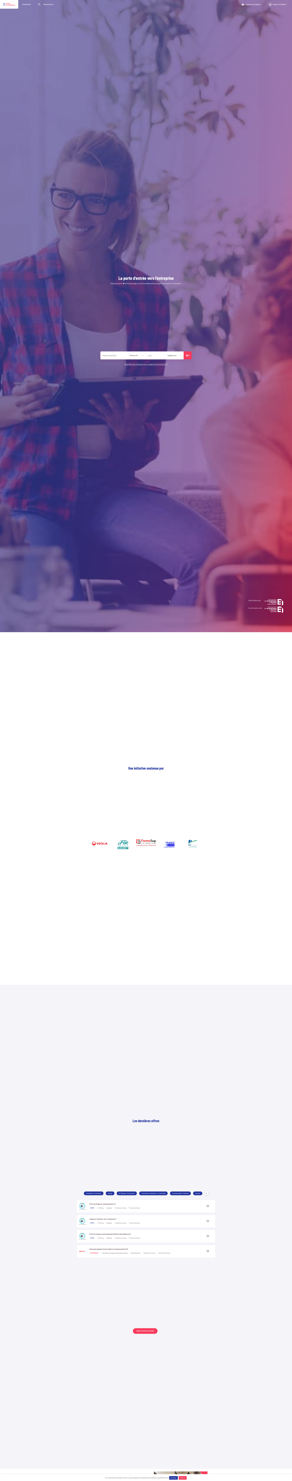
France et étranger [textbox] (135, 355)
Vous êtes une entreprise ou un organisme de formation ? (146, 364)
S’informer (26, 4)
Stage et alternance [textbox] (174, 355)
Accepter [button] (173, 1478)
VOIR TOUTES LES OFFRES (145, 1331)
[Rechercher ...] (54, 4)
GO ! (187, 355)
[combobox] (136, 355)
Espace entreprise (253, 4)
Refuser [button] (182, 1478)
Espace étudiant (279, 4)
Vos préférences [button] (162, 1478)
